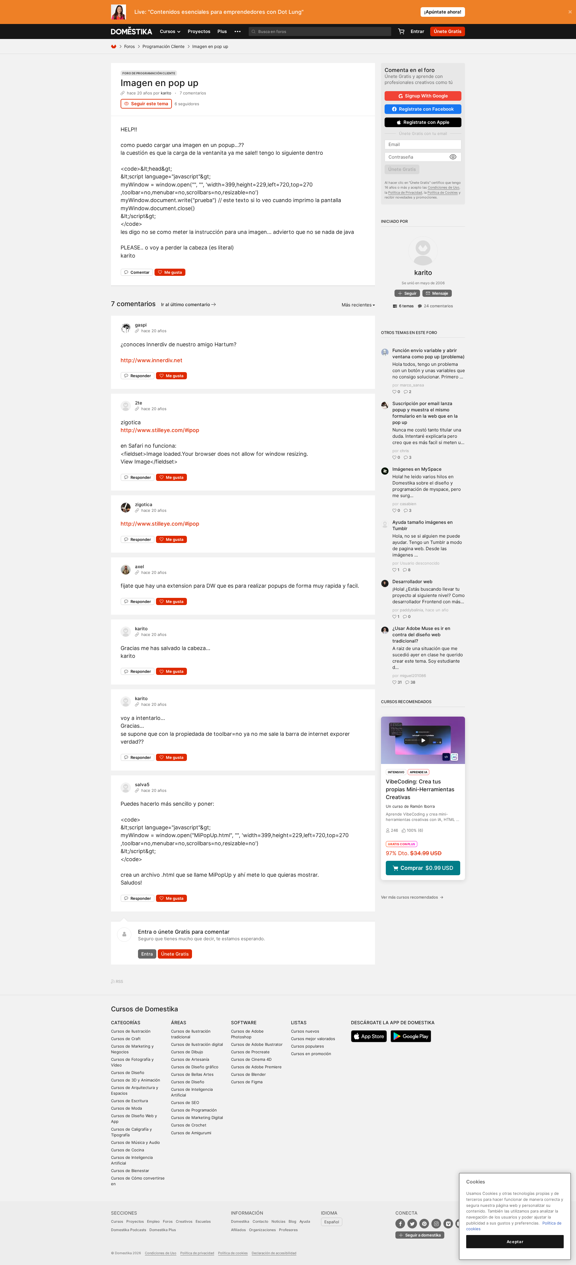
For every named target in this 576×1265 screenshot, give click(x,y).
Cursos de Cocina (127, 1149)
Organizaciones (262, 1230)
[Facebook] (400, 1223)
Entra (147, 954)
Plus (222, 31)
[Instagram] (436, 1223)
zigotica (143, 504)
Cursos (117, 1221)
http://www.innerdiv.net (151, 360)
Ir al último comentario (186, 304)
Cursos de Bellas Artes (192, 1074)
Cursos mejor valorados (313, 1038)
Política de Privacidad (405, 192)
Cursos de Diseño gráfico (194, 1066)
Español (331, 1221)
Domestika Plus (162, 1230)
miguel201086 (413, 675)
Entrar (417, 31)
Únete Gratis (175, 954)
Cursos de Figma (246, 1081)
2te (138, 403)
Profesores (288, 1230)
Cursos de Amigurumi (191, 1132)
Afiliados (238, 1230)
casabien (408, 503)
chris (404, 450)
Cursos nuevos (305, 1031)
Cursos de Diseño (127, 1072)
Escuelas (203, 1221)
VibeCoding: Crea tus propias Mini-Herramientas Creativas (420, 789)
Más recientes (357, 305)
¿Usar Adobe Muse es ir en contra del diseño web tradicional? (421, 634)
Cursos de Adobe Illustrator (257, 1044)
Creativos (184, 1221)
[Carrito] (401, 31)
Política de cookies (233, 1253)
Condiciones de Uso (443, 187)
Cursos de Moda (126, 1108)
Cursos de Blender (248, 1074)
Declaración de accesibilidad (274, 1253)
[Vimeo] (448, 1223)
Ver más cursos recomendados (412, 897)
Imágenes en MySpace (417, 469)
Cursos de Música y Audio (135, 1142)
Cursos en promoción (311, 1053)
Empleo (153, 1221)
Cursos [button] (168, 31)
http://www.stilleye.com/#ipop (160, 430)
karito (166, 93)
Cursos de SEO (185, 1102)
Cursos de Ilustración (131, 1031)
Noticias (278, 1221)
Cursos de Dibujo (187, 1051)
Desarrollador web (412, 581)
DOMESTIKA (132, 31)
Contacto (260, 1221)
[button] (237, 31)
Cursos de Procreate (250, 1051)
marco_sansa (412, 385)
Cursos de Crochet (188, 1125)
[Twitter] (412, 1223)
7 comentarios (193, 93)
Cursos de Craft (126, 1038)
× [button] (570, 11)
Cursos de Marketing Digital (197, 1117)
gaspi (141, 325)
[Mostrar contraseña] (453, 157)
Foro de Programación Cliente (148, 73)
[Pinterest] (424, 1223)
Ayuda (304, 1221)
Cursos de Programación (194, 1110)
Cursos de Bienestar (130, 1170)
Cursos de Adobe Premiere (256, 1066)
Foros (129, 46)
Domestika (240, 1221)
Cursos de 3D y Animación (135, 1080)
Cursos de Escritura (129, 1100)
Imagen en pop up (160, 82)
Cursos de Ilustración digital (197, 1044)
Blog (292, 1221)
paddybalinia (411, 609)
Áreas (178, 1022)
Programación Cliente (163, 46)
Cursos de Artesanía (190, 1059)
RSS (119, 981)
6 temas (406, 305)
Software (243, 1022)
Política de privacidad (197, 1253)
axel (139, 566)
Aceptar (515, 1241)
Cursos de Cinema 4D (251, 1059)
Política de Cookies (443, 192)
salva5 (142, 784)
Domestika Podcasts (128, 1230)
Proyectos (199, 31)
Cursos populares (307, 1046)
